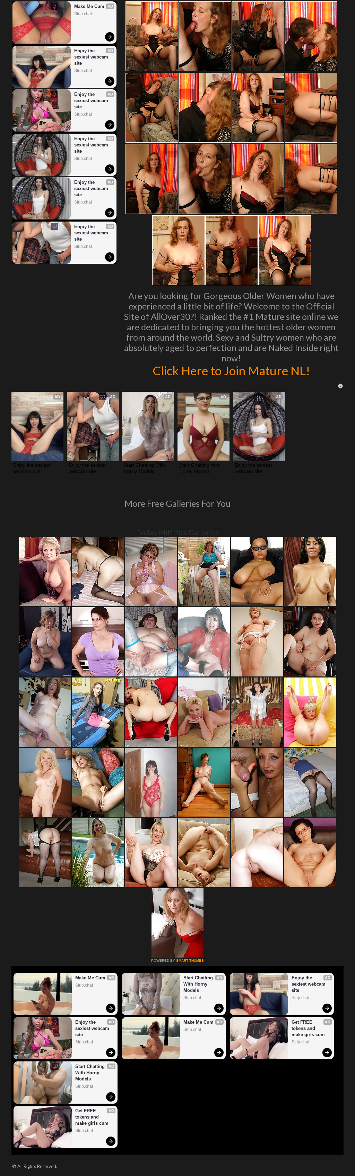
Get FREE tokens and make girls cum (308, 1028)
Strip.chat (83, 13)
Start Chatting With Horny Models (145, 468)
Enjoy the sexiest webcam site (92, 57)
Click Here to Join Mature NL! (231, 370)
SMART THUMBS (190, 960)
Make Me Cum (89, 6)
